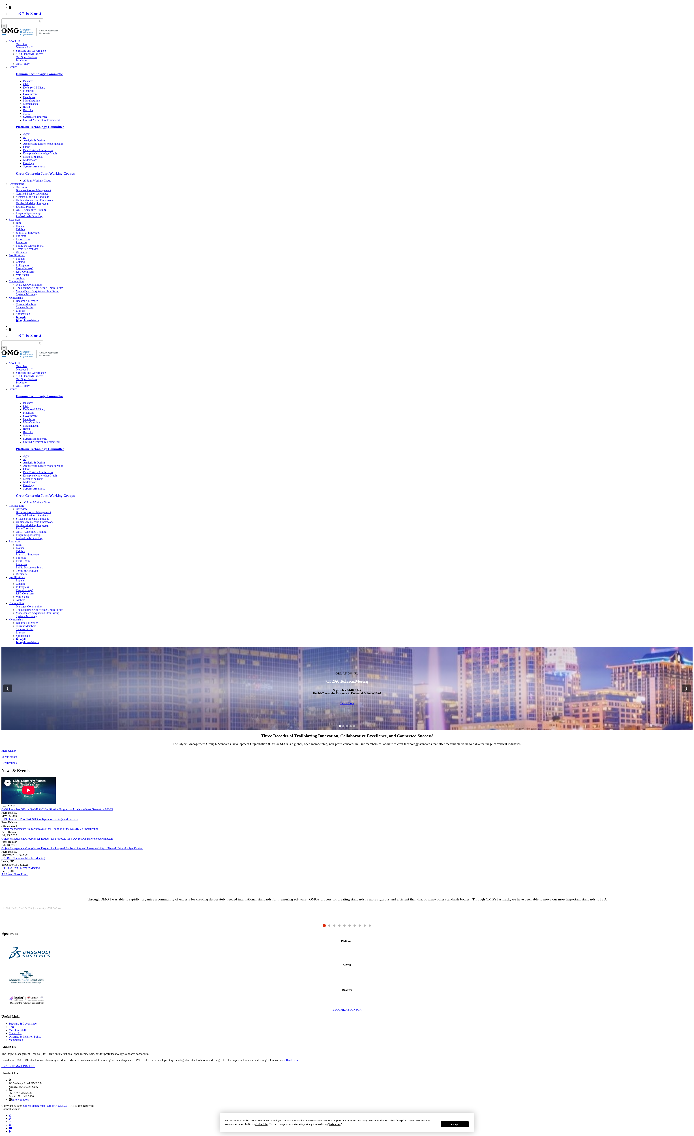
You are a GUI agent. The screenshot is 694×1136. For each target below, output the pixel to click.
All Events (7, 874)
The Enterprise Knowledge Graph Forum (39, 287)
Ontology (28, 163)
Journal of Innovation (28, 232)
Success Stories (24, 307)
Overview (21, 44)
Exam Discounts (25, 206)
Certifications (16, 183)
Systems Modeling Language (32, 196)
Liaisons (20, 310)
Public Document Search (30, 245)
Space (26, 113)
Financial (28, 90)
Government (30, 94)
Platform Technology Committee (40, 127)
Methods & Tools (33, 156)
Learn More (347, 703)
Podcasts (21, 235)
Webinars (21, 252)
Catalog (20, 261)
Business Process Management (33, 190)
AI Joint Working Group (37, 180)
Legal (12, 1026)
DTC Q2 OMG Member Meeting (20, 867)
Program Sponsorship (28, 213)
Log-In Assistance (28, 320)
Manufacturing (31, 100)
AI (24, 137)
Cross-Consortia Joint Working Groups (45, 173)
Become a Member (27, 300)
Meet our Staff (24, 47)
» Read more (291, 1060)
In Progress (22, 265)
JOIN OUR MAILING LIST (18, 1066)
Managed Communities (29, 284)
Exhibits (20, 229)
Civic (26, 84)
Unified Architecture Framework (41, 120)
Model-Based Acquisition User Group (37, 291)
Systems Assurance (34, 166)
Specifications (17, 255)
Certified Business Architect (32, 193)
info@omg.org (20, 1099)
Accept (455, 1124)
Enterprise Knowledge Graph (40, 153)
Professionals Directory (29, 216)
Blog (19, 222)
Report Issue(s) (24, 268)
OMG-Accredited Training (31, 209)
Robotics (28, 110)
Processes (21, 242)
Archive (20, 278)
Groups (13, 66)
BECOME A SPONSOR (347, 1009)
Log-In (22, 317)
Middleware (30, 159)
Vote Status (22, 274)
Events (20, 226)
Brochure (21, 60)
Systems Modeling (26, 294)
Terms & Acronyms (27, 248)
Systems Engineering (35, 116)
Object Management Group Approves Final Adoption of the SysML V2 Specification (49, 828)
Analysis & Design (34, 140)
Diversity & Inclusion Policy (25, 1036)
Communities (16, 281)
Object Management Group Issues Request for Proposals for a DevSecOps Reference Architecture (57, 838)
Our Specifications (26, 57)
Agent (26, 133)
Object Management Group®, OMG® (45, 1105)
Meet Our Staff (17, 1030)
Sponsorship (23, 313)
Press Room (23, 239)
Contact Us (15, 1033)
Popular (20, 258)
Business (28, 81)
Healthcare (29, 97)
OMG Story (23, 63)
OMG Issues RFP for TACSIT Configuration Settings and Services (39, 819)
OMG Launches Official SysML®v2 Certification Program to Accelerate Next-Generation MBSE (57, 809)
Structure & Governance (23, 1023)
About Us (14, 40)
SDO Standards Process (29, 53)
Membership (16, 297)
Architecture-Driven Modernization (43, 143)
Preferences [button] (334, 1124)
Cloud (26, 146)
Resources (14, 219)
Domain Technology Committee (39, 74)
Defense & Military (34, 87)
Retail (26, 107)
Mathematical (30, 103)
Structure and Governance (31, 50)
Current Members (26, 304)
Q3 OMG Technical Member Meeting (23, 858)
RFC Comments (25, 271)
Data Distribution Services (38, 150)
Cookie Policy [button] (261, 1124)
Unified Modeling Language (32, 203)
